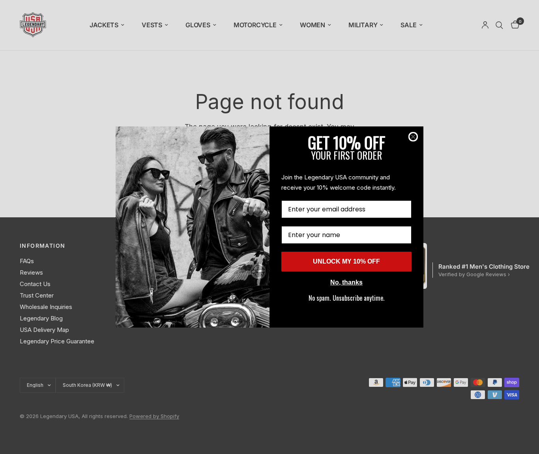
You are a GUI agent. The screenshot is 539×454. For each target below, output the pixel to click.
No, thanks (346, 282)
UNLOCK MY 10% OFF (346, 261)
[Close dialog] (413, 137)
